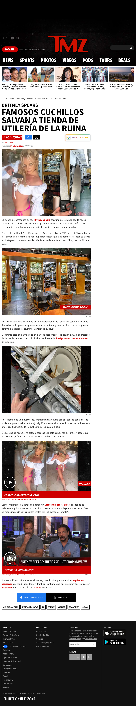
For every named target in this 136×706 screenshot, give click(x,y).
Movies (61, 607)
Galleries (6, 672)
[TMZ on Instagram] (17, 38)
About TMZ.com (10, 631)
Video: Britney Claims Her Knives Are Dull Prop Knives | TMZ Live (19, 575)
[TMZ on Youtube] (12, 38)
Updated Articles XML (12, 661)
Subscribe (93, 644)
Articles (6, 650)
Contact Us (41, 631)
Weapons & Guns (30, 607)
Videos (69, 60)
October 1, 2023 (16, 146)
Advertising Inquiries (45, 643)
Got (10, 49)
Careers (39, 639)
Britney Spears (10, 607)
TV (43, 607)
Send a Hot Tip (42, 635)
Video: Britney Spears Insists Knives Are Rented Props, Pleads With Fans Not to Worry (19, 499)
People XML (8, 680)
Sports (27, 60)
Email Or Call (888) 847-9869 (32, 50)
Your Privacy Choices (17, 646)
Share (33, 597)
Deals (124, 60)
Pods (88, 60)
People (6, 676)
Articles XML (8, 654)
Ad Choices (8, 643)
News (8, 60)
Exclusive (73, 607)
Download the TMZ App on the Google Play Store (114, 642)
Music (85, 607)
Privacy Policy (75, 639)
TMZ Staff (8, 142)
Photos (48, 60)
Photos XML (8, 684)
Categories (7, 665)
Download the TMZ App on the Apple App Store (114, 633)
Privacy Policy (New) (11, 635)
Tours (105, 60)
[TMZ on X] (8, 38)
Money (51, 607)
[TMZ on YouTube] (83, 657)
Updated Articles (10, 657)
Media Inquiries (42, 646)
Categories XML (10, 669)
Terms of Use (9, 639)
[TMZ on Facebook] (4, 38)
